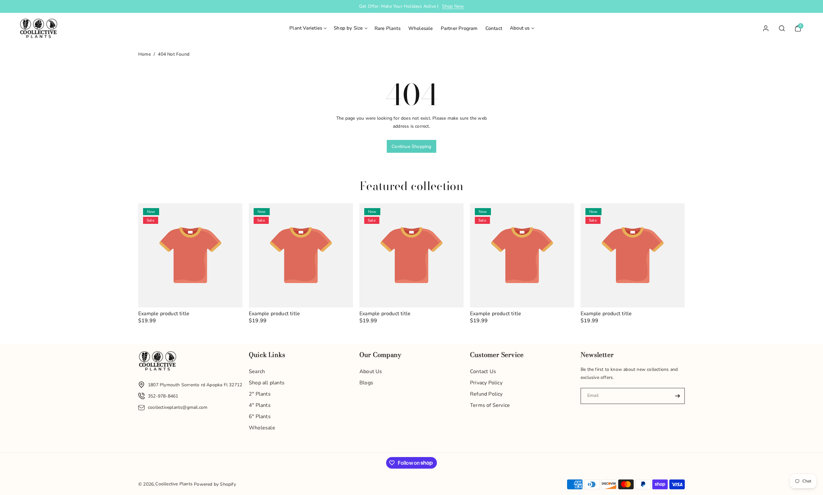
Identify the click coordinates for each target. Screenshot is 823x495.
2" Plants (260, 394)
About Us (370, 371)
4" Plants (260, 405)
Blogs (366, 382)
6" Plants (260, 416)
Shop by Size (348, 28)
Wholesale (262, 427)
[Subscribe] (677, 396)
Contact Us (483, 371)
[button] (307, 28)
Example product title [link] (163, 314)
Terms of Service (490, 405)
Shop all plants (267, 382)
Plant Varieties (305, 28)
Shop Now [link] (453, 6)
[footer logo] (157, 362)
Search (257, 371)
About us (520, 28)
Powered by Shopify (215, 484)
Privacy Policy (486, 382)
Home (144, 54)
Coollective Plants (174, 484)
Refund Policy (486, 394)
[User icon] (765, 28)
